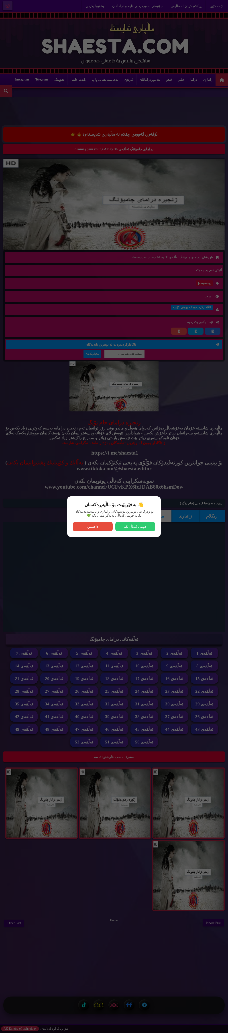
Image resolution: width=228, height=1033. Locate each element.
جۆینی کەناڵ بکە (135, 526)
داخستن (92, 526)
